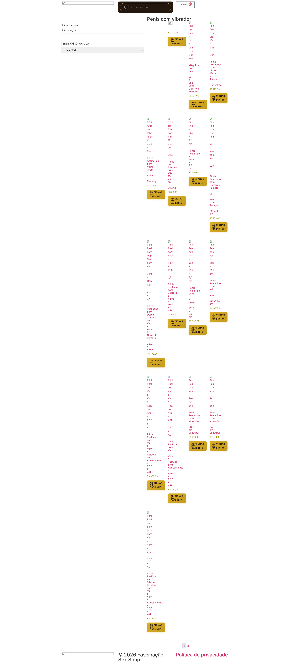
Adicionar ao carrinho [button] (177, 41)
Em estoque (71, 25)
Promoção (70, 30)
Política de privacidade (202, 655)
